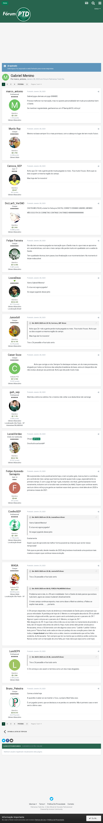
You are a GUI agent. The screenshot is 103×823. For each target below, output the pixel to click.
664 (15, 498)
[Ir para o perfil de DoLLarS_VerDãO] (14, 217)
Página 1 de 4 (36, 84)
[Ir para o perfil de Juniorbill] (14, 331)
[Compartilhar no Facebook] (7, 740)
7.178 (15, 416)
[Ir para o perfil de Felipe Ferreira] (14, 254)
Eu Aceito (95, 818)
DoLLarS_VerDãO (14, 203)
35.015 (15, 713)
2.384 (15, 675)
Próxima (21, 84)
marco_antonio (20, 79)
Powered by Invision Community (51, 809)
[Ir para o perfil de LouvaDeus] (14, 291)
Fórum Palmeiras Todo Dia (53, 79)
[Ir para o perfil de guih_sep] (14, 405)
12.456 (15, 265)
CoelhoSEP (14, 511)
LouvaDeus (15, 277)
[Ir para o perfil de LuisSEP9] (14, 665)
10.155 (15, 342)
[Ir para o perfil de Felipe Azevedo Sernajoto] (14, 488)
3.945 (15, 227)
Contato (71, 804)
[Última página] (27, 84)
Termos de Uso (40, 820)
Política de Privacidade (56, 820)
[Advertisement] (51, 43)
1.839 (15, 536)
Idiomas (32, 804)
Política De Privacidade (56, 804)
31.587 (15, 590)
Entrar (97, 9)
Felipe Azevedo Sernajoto (14, 473)
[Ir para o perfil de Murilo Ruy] (14, 142)
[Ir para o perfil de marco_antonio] (5, 77)
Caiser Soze (14, 354)
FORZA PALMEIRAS (58, 589)
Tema (41, 804)
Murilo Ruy (14, 128)
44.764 (15, 458)
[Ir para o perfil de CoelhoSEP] (14, 525)
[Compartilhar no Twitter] (3, 740)
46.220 (15, 302)
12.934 (15, 379)
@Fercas (36, 439)
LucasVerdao (14, 433)
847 (15, 190)
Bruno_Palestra (14, 688)
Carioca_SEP (14, 165)
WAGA (14, 565)
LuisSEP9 (14, 651)
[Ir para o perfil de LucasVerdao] (14, 447)
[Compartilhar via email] (11, 740)
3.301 (15, 116)
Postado (36, 91)
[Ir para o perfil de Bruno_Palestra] (14, 702)
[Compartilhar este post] (98, 92)
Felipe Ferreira (14, 240)
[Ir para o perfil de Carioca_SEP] (14, 179)
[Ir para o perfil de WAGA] (14, 579)
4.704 (15, 153)
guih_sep (15, 392)
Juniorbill (14, 317)
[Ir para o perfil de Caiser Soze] (14, 368)
